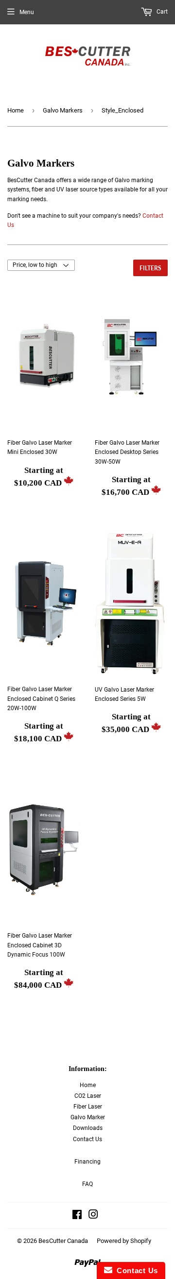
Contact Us (87, 1139)
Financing (87, 1161)
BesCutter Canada (63, 1240)
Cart (161, 11)
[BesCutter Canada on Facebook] (77, 1216)
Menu (26, 12)
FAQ (87, 1184)
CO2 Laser (87, 1095)
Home (15, 110)
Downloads (88, 1128)
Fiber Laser (87, 1106)
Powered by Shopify (124, 1240)
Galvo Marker (87, 1117)
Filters (150, 268)
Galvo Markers (63, 110)
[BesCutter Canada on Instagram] (93, 1216)
